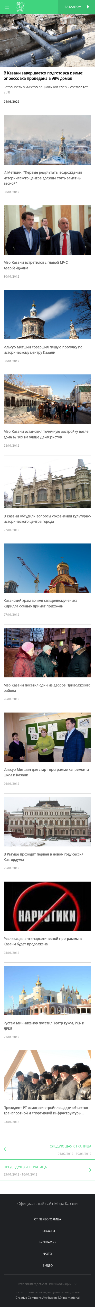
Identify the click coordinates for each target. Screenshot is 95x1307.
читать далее (47, 19)
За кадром (73, 7)
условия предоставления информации (45, 1284)
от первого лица (47, 1219)
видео (48, 1265)
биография (48, 1242)
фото (47, 1254)
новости (47, 1231)
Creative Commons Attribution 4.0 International (48, 1298)
